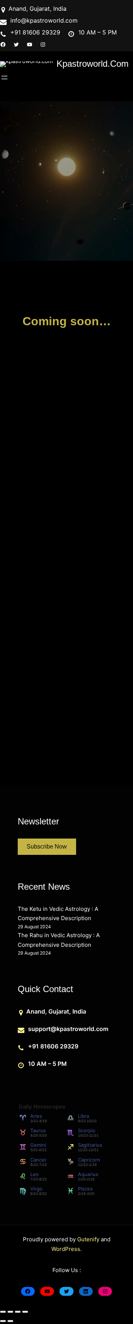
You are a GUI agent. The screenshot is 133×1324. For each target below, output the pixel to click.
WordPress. (66, 1248)
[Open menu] (4, 77)
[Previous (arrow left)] (3, 1321)
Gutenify (89, 1239)
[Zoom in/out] (3, 1312)
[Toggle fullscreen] (10, 1312)
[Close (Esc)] (25, 1312)
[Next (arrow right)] (10, 1321)
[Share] (18, 1312)
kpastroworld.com (93, 64)
